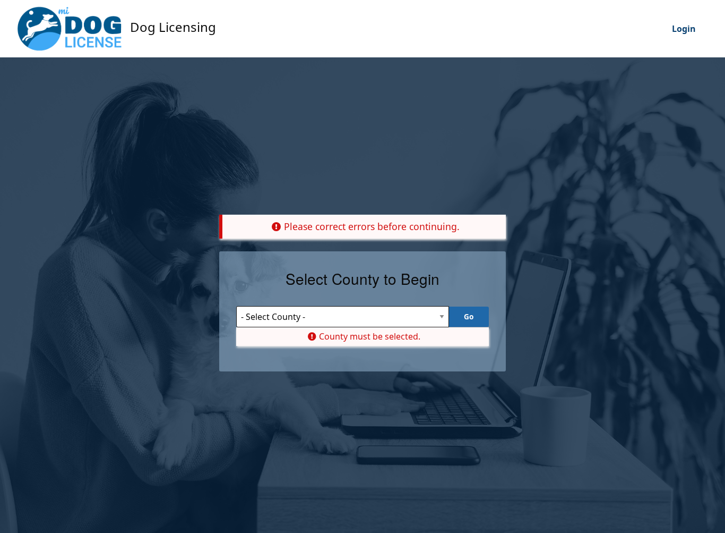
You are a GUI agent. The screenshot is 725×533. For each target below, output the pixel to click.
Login (684, 29)
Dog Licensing (171, 27)
